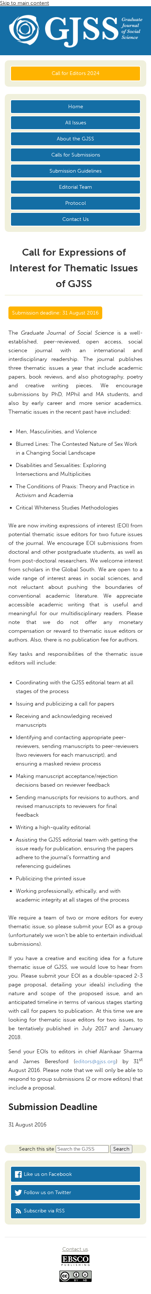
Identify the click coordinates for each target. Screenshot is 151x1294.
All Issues (75, 123)
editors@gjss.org (95, 1061)
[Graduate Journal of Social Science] (75, 32)
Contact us (75, 1249)
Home (75, 107)
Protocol (75, 203)
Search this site (37, 1149)
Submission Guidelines (75, 171)
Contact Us (75, 219)
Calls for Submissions (75, 155)
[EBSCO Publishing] (75, 1264)
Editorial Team (75, 187)
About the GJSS (75, 139)
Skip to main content (24, 3)
